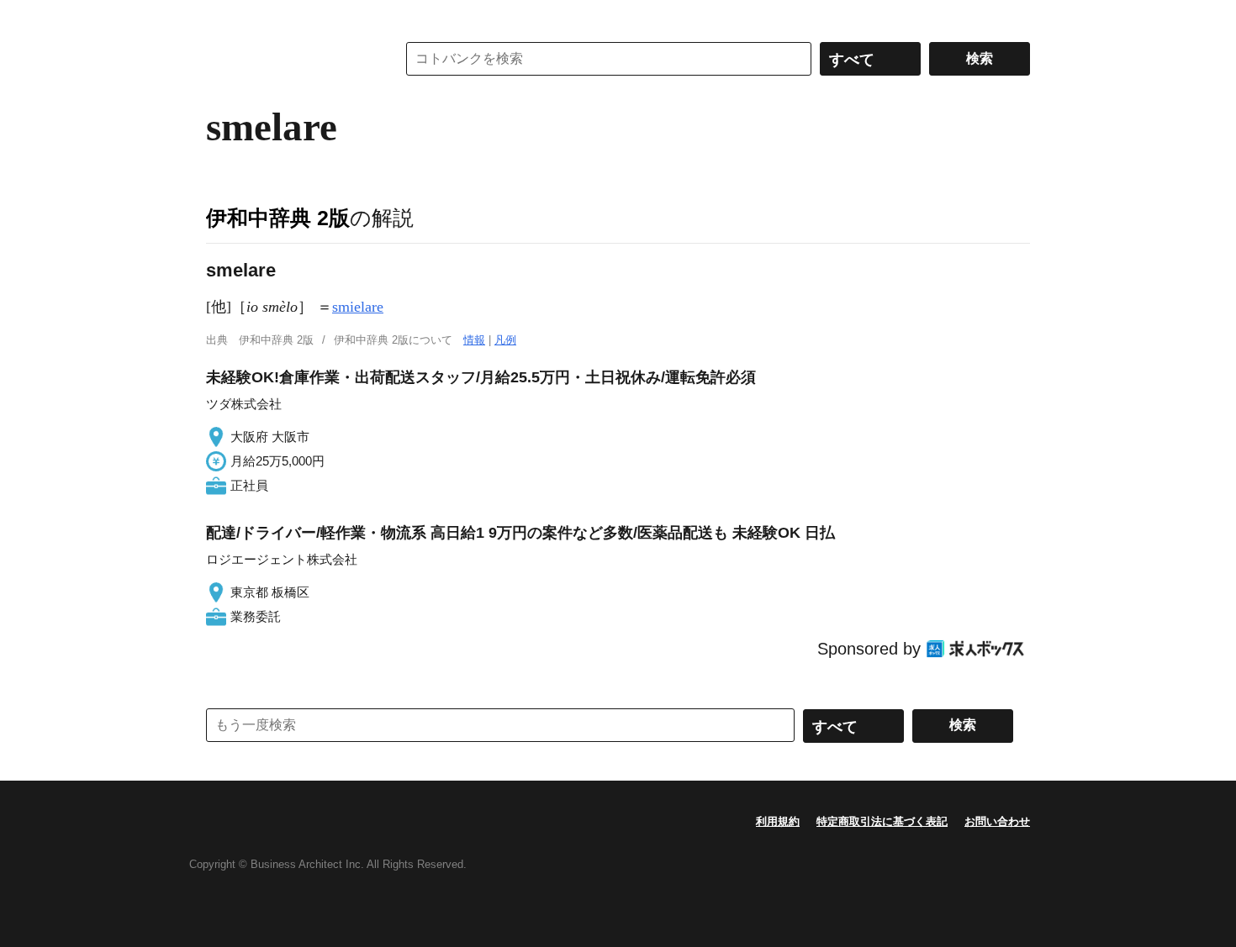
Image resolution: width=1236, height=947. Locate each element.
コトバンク (289, 59)
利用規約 (778, 821)
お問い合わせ (997, 821)
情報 (474, 340)
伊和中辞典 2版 (278, 217)
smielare (357, 306)
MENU (223, 17)
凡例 (505, 340)
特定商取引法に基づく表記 (882, 821)
